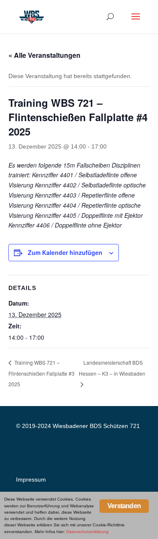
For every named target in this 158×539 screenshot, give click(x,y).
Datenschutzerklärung (87, 531)
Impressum (31, 479)
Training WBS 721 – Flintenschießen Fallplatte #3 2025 (41, 373)
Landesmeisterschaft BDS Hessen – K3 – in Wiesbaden (112, 368)
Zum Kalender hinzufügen (65, 252)
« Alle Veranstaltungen (44, 55)
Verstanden (124, 505)
